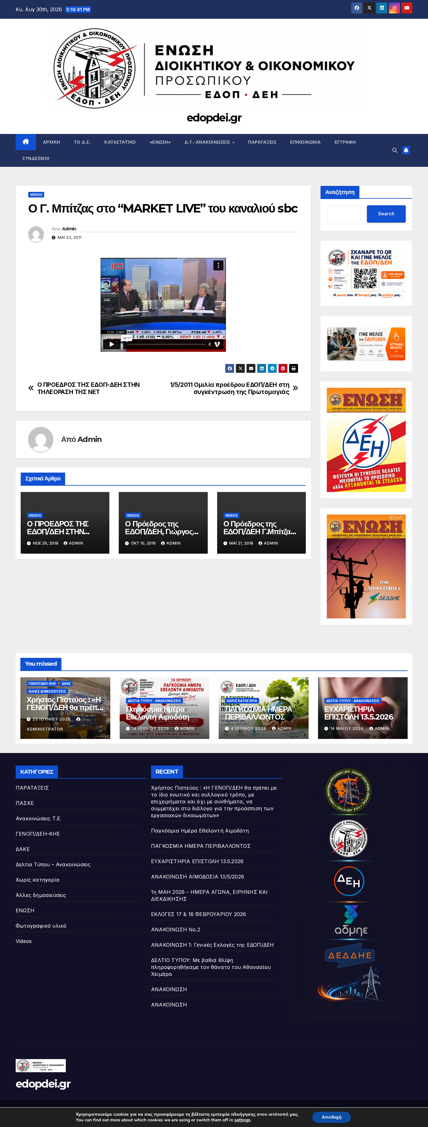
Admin (69, 229)
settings (242, 1120)
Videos (36, 195)
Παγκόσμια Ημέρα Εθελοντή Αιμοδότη (158, 712)
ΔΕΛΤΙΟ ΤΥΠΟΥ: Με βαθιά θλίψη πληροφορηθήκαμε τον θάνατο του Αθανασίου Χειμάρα (211, 967)
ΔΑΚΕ (66, 683)
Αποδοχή (332, 1117)
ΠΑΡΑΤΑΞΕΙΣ (32, 788)
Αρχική (51, 142)
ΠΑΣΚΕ (25, 803)
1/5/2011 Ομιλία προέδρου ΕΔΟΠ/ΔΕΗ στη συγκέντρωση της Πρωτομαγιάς (230, 388)
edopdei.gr (214, 117)
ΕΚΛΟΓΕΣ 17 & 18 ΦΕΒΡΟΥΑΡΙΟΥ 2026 (198, 914)
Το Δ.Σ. (82, 142)
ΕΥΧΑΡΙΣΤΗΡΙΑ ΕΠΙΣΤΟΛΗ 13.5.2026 (358, 712)
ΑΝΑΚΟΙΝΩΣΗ (169, 989)
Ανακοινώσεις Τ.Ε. (38, 818)
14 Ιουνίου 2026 (151, 728)
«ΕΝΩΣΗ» (160, 142)
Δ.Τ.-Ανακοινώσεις (208, 142)
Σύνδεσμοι (36, 158)
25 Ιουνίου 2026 (52, 719)
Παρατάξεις (262, 142)
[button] (394, 150)
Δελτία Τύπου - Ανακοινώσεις (154, 701)
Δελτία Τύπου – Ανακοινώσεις (53, 864)
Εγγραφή (345, 142)
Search (386, 213)
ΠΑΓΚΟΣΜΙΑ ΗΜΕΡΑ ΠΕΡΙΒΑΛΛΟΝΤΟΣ (258, 712)
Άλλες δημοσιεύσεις (47, 691)
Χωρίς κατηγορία (242, 701)
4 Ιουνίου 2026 (249, 728)
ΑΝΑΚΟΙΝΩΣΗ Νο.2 (175, 929)
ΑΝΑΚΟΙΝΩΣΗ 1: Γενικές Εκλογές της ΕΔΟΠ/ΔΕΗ (212, 945)
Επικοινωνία (305, 142)
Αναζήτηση (340, 192)
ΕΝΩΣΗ (25, 910)
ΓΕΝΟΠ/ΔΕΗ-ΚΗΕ (42, 683)
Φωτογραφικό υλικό (41, 926)
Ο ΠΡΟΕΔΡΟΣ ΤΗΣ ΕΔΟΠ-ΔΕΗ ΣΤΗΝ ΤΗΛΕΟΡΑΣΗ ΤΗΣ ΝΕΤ (88, 388)
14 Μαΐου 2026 (347, 728)
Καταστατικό (120, 142)
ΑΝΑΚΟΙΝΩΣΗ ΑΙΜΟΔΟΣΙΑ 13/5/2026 (197, 876)
